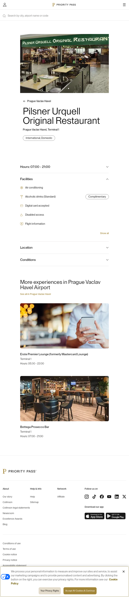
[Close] (123, 571)
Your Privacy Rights (49, 591)
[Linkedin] (117, 497)
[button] (60, 88)
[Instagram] (87, 497)
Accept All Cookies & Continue (80, 591)
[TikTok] (94, 497)
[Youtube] (109, 497)
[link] (94, 516)
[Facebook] (102, 497)
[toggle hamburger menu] (124, 5)
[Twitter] (124, 497)
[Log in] (5, 5)
